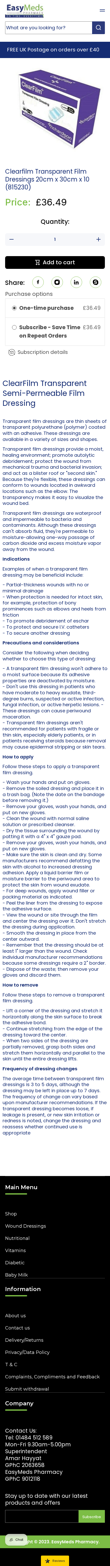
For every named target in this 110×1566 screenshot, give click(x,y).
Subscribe (91, 1516)
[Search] (98, 27)
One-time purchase (46, 308)
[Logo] (24, 10)
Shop (11, 1214)
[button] (89, 10)
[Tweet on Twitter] (76, 282)
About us (15, 1316)
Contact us (17, 1328)
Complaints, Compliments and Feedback (52, 1377)
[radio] (14, 308)
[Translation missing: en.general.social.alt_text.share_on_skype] (95, 282)
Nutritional (17, 1238)
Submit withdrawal (27, 1389)
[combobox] (55, 27)
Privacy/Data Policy (27, 1352)
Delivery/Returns (24, 1340)
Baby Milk (16, 1275)
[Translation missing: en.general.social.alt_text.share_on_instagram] (57, 282)
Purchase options (29, 294)
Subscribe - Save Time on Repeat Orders (49, 331)
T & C (11, 1364)
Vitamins (15, 1250)
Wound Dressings (25, 1226)
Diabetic (15, 1263)
